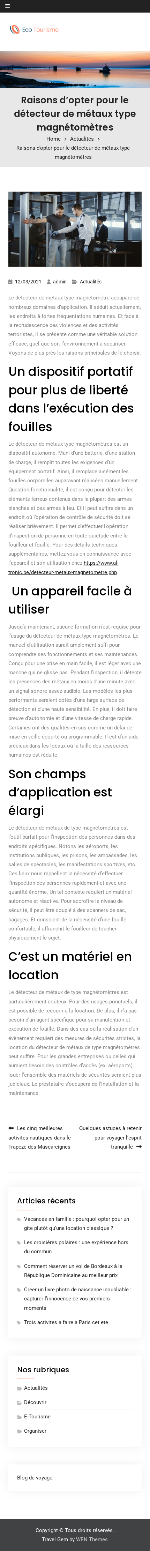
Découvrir (35, 1402)
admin (60, 281)
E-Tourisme (37, 1416)
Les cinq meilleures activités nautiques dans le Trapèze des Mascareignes (39, 1137)
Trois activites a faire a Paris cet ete (66, 1322)
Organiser (35, 1431)
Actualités (91, 281)
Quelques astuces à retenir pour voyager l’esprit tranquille (110, 1137)
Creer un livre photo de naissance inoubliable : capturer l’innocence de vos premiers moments (78, 1298)
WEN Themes (92, 1539)
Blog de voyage (34, 1478)
